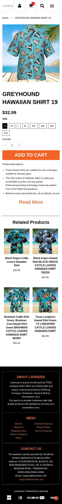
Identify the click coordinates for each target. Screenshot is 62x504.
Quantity (6, 139)
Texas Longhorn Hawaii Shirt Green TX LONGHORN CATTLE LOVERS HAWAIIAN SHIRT (45, 324)
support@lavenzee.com (31, 479)
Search (18, 423)
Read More (31, 202)
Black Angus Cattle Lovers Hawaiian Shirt (16, 262)
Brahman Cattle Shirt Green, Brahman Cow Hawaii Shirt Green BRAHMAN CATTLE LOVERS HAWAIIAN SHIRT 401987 (16, 327)
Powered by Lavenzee (37, 491)
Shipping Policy (18, 431)
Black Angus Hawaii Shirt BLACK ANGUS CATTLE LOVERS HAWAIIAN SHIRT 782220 (45, 265)
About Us (18, 427)
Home (5, 18)
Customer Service (43, 423)
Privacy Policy (43, 427)
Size (4, 119)
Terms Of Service (43, 431)
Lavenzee (19, 491)
